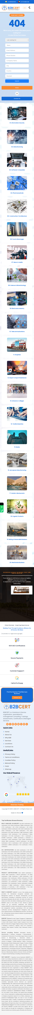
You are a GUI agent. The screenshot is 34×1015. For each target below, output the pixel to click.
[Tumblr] (21, 724)
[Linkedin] (13, 724)
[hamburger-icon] (24, 8)
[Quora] (27, 724)
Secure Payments (17, 658)
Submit (17, 81)
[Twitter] (15, 724)
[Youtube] (18, 724)
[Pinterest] (24, 724)
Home (17, 87)
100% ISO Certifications (17, 646)
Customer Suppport (17, 671)
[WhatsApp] (2, 507)
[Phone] (2, 510)
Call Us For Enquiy (17, 683)
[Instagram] (10, 724)
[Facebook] (7, 724)
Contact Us (17, 98)
